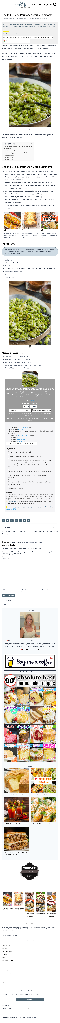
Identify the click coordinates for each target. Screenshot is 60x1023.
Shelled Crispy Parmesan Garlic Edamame (18, 146)
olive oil (7, 266)
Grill (3, 980)
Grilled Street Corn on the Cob (41, 823)
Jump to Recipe (9, 37)
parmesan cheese (11, 271)
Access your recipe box (8, 960)
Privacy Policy (31, 1018)
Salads (3, 982)
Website (45, 589)
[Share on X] (12, 520)
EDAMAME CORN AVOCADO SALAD (18, 359)
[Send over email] (16, 520)
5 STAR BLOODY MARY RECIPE (14, 823)
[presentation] (16, 780)
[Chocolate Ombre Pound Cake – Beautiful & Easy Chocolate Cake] (18, 899)
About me (4, 948)
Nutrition (10, 159)
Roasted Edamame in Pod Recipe (17, 368)
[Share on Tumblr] (20, 520)
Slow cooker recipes (7, 973)
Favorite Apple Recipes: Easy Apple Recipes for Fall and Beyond (52, 915)
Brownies (4, 976)
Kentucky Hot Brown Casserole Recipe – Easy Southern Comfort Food (12, 235)
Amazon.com (32, 928)
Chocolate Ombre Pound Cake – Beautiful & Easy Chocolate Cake (30, 235)
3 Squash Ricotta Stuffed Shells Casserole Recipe (23, 365)
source (19, 138)
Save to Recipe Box (33, 37)
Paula (32, 401)
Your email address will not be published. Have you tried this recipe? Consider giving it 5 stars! (27, 553)
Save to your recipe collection (21, 410)
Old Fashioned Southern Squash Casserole (13, 531)
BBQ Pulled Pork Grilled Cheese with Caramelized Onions (16, 853)
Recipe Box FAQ (10, 509)
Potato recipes (6, 970)
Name (5, 589)
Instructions (10, 157)
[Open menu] (3, 4)
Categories (6, 1005)
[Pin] (30, 129)
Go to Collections (47, 37)
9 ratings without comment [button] (32, 542)
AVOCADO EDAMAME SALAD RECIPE (18, 362)
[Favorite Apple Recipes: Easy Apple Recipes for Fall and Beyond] (51, 902)
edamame (25, 427)
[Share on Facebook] (7, 520)
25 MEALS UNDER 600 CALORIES (42, 794)
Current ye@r (7, 600)
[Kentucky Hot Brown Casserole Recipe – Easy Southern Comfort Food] (7, 899)
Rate (34, 406)
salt (6, 274)
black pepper (10, 277)
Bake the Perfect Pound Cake (14, 794)
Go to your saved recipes (42, 410)
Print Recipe (21, 37)
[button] (3, 31)
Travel (3, 957)
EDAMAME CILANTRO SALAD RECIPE (18, 357)
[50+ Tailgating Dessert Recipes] (40, 902)
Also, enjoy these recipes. (14, 151)
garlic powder (10, 260)
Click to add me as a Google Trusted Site (18, 41)
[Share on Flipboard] (24, 520)
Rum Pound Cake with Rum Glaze (46, 529)
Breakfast (4, 954)
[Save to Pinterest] (2, 505)
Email (24, 589)
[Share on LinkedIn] (28, 520)
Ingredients (8, 148)
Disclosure (30, 923)
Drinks (3, 967)
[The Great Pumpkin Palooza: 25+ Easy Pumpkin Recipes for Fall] (29, 902)
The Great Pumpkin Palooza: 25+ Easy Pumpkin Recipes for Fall (49, 235)
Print (27, 406)
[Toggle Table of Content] (30, 143)
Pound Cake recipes (7, 951)
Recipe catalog (6, 945)
